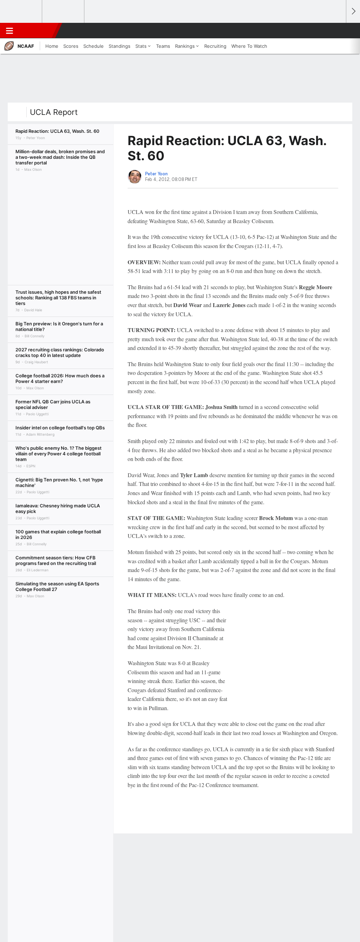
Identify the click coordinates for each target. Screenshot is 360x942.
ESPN (38, 30)
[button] (337, 30)
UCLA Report (54, 112)
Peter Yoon (156, 173)
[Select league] (21, 11)
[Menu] (9, 30)
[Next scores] (353, 11)
